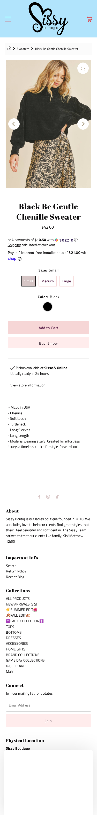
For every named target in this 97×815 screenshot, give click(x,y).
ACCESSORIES (17, 643)
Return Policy (16, 571)
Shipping (14, 244)
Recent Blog (15, 576)
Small (28, 281)
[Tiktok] (57, 497)
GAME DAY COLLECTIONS (25, 660)
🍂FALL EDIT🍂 (18, 615)
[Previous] (14, 124)
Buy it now (48, 343)
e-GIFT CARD (16, 666)
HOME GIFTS (15, 649)
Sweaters (23, 48)
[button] (48, 239)
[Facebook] (39, 497)
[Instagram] (48, 497)
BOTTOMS (14, 632)
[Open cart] (89, 18)
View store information (28, 385)
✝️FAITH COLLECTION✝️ (25, 621)
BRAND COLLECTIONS (23, 654)
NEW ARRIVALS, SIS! (21, 604)
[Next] (83, 124)
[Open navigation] (8, 18)
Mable (10, 671)
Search (11, 565)
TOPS (10, 626)
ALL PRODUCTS (18, 598)
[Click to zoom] (83, 68)
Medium (47, 281)
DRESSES (13, 637)
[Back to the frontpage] (10, 48)
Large (66, 281)
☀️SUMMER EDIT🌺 (22, 609)
